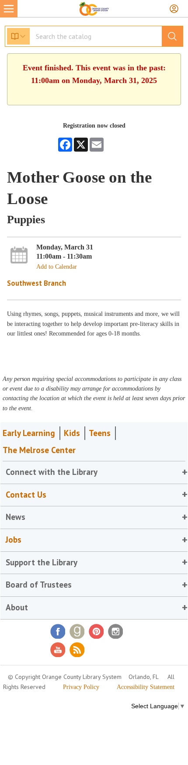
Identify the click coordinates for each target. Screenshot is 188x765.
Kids (72, 433)
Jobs (13, 539)
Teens (100, 433)
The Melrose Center (39, 450)
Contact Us (26, 494)
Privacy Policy (81, 687)
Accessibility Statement (145, 687)
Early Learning (29, 433)
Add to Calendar (56, 266)
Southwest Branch (36, 283)
